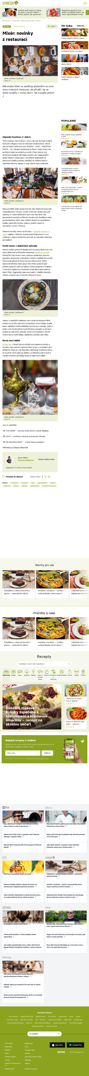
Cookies (7, 1060)
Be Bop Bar (7, 344)
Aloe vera (29, 1023)
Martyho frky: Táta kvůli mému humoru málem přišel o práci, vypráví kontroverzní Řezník (65, 925)
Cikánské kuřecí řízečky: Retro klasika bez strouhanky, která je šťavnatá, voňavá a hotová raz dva (65, 896)
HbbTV (7, 1053)
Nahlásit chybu (9, 1069)
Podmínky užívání (10, 1057)
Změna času (63, 1016)
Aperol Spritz (66, 64)
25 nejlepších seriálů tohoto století (16, 924)
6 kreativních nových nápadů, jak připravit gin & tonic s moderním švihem (71, 208)
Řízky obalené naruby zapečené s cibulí (71, 136)
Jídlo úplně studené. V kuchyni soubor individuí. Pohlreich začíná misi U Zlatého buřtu (63, 846)
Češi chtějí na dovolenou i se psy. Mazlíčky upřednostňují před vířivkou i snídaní (18, 975)
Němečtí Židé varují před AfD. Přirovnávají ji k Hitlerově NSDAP (22, 846)
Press (26, 1046)
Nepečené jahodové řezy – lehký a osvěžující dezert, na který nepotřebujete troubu (73, 12)
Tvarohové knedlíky (75, 1023)
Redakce (27, 1063)
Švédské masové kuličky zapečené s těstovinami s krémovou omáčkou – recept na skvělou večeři (26, 716)
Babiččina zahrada (42, 252)
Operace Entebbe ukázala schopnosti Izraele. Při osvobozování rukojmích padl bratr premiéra (20, 886)
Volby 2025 (67, 1020)
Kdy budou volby (12, 1020)
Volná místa (8, 1046)
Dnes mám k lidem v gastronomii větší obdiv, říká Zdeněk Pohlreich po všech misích (66, 825)
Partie (71, 1016)
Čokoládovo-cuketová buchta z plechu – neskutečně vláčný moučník (17, 592)
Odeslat (47, 753)
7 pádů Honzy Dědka (54, 1020)
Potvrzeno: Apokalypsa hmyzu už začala (18, 874)
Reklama (7, 1050)
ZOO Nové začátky (26, 1020)
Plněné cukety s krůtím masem (72, 38)
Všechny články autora (46, 459)
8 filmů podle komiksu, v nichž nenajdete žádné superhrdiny (20, 936)
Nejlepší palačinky (38, 1026)
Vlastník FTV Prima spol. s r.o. (13, 1064)
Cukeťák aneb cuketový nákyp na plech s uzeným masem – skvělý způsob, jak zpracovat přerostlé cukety (29, 13)
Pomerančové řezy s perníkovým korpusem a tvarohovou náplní (72, 152)
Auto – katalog (40, 1020)
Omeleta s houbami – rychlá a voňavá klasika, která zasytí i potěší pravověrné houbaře (50, 592)
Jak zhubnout (13, 1016)
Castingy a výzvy (30, 1050)
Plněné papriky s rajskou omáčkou (70, 78)
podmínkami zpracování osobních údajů (36, 758)
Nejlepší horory (41, 1016)
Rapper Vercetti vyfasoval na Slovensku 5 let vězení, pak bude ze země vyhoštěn (66, 936)
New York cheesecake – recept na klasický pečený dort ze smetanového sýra (71, 189)
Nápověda (28, 1060)
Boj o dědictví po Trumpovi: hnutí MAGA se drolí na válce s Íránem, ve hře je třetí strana (21, 825)
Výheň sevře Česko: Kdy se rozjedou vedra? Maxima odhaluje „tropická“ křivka (21, 836)
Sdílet (52, 27)
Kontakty (27, 1053)
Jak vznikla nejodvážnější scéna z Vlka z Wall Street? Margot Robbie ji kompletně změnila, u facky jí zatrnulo (22, 946)
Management (29, 1043)
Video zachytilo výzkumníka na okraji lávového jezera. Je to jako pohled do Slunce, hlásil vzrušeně (22, 896)
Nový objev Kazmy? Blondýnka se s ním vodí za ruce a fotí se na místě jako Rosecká (65, 946)
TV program (52, 1016)
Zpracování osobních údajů (33, 1057)
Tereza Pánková (19, 26)
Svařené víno (78, 1020)
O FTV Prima (9, 1043)
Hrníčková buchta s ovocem (71, 51)
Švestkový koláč (51, 1026)
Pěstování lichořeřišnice (43, 1023)
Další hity (81, 26)
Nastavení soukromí (31, 1069)
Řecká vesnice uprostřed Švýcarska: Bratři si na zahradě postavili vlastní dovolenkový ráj (23, 996)
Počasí (78, 1016)
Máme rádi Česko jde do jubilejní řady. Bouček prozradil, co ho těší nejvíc (66, 836)
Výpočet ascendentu (60, 1023)
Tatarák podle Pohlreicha (15, 1023)
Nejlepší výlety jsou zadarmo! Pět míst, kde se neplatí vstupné (22, 986)
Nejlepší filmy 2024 (27, 1016)
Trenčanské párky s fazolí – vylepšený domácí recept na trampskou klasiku (70, 170)
